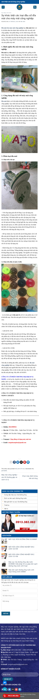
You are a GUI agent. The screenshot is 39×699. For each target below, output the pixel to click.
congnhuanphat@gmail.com (17, 442)
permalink (4, 470)
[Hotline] (4, 695)
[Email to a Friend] (21, 462)
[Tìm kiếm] (35, 7)
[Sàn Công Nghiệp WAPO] (19, 7)
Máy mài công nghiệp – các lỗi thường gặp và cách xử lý (9, 477)
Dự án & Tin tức (6, 12)
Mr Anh (23, 21)
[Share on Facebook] (14, 462)
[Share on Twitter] (17, 462)
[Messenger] (4, 682)
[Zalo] (4, 689)
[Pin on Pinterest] (24, 462)
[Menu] (3, 7)
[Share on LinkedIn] (28, 462)
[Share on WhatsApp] (10, 462)
